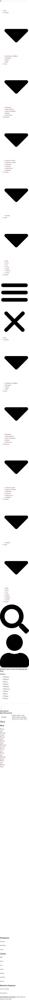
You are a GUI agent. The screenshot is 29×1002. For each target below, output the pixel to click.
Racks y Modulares (10, 111)
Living (7, 267)
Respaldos (8, 170)
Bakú (6, 261)
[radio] (16, 677)
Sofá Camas (8, 115)
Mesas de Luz (9, 168)
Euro (6, 265)
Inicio (5, 10)
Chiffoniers (8, 164)
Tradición (7, 270)
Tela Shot (2, 674)
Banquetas (8, 58)
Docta (7, 263)
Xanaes (7, 272)
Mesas (7, 60)
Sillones (7, 113)
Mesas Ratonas (9, 109)
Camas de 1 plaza (10, 160)
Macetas (7, 215)
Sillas (6, 62)
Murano (7, 269)
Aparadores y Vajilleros (11, 56)
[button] (14, 307)
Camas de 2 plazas (10, 162)
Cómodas (8, 166)
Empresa (6, 274)
